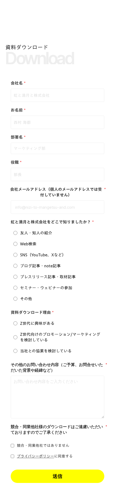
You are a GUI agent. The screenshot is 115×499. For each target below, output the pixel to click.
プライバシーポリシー (35, 456)
